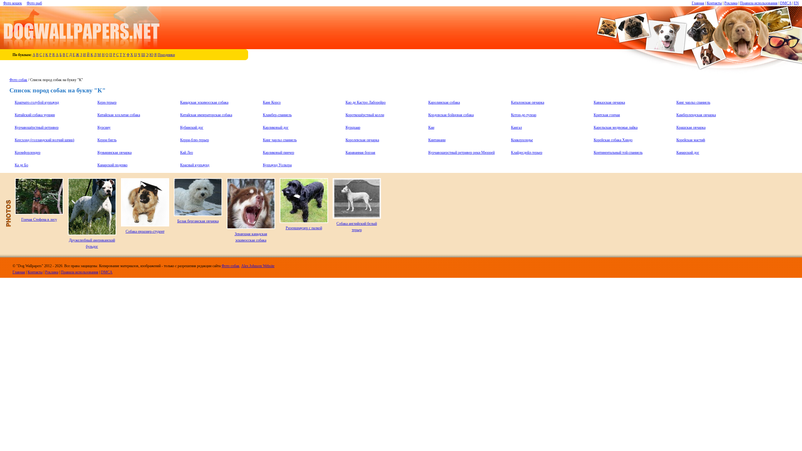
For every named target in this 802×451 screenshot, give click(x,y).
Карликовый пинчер (278, 152)
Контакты (714, 3)
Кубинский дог (191, 127)
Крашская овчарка (691, 127)
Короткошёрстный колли (365, 115)
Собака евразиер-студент (145, 231)
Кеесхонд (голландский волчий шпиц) (44, 140)
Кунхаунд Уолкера (277, 165)
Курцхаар (353, 127)
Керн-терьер (107, 102)
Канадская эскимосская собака (204, 102)
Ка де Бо (21, 165)
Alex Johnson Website (257, 266)
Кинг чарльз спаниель (693, 102)
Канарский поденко (112, 165)
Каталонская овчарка (527, 102)
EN (796, 3)
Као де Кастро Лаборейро (366, 102)
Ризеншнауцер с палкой (304, 228)
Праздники (166, 55)
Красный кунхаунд (194, 165)
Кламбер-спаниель (277, 115)
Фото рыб (34, 3)
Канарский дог (687, 152)
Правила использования (759, 3)
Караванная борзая (360, 152)
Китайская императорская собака (206, 115)
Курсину (104, 127)
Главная (698, 3)
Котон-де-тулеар (523, 115)
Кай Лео (186, 152)
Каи (431, 127)
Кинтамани (436, 140)
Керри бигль (107, 140)
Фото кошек (12, 3)
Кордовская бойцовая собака (451, 115)
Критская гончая (607, 115)
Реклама (730, 3)
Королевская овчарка (362, 140)
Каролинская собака (444, 102)
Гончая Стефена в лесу (39, 219)
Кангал (516, 127)
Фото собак (18, 80)
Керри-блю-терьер (194, 140)
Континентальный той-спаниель (618, 152)
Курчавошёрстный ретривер (37, 127)
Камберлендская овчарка (696, 115)
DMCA (785, 3)
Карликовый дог (276, 127)
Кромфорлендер (27, 152)
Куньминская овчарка (114, 152)
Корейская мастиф (690, 140)
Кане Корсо (272, 102)
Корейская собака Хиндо (613, 140)
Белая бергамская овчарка (198, 221)
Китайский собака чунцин (35, 115)
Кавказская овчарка (609, 102)
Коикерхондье (522, 140)
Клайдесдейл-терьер (526, 152)
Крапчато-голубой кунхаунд (37, 102)
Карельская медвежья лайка (616, 127)
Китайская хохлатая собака (118, 115)
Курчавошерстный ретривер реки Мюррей (461, 152)
